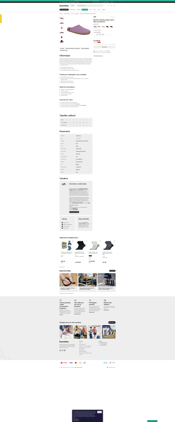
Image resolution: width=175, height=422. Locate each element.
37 (97, 34)
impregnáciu (84, 105)
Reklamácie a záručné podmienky (85, 347)
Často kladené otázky (72, 2)
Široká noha (84, 151)
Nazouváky (86, 140)
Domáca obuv (78, 135)
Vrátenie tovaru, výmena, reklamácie (85, 345)
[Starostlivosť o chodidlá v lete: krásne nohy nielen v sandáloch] (69, 279)
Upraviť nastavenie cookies (78, 367)
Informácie (62, 48)
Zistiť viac (61, 314)
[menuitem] (64, 10)
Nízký (80, 148)
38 (100, 34)
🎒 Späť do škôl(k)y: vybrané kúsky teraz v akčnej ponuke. (82, 0)
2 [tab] (81, 293)
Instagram (112, 322)
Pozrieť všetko (112, 270)
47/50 (83, 256)
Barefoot (77, 164)
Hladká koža (80, 159)
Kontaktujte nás (91, 312)
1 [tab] (67, 293)
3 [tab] (95, 293)
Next (118, 254)
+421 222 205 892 (106, 2)
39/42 (78, 256)
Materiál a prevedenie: (85, 48)
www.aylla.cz (75, 209)
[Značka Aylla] (96, 17)
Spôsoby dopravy (82, 350)
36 (94, 34)
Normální (77, 148)
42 (111, 34)
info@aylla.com (75, 208)
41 (108, 34)
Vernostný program (65, 2)
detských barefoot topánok (77, 202)
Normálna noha (78, 151)
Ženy (77, 143)
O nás (60, 2)
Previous (57, 254)
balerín (88, 202)
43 (94, 37)
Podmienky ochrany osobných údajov (85, 353)
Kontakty (77, 2)
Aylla (77, 172)
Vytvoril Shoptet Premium (112, 367)
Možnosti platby (81, 348)
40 (105, 34)
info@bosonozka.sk (103, 342)
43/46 (80, 256)
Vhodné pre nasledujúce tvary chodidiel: (73, 48)
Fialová (77, 146)
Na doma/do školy (79, 161)
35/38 (62, 256)
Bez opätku (78, 153)
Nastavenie (76, 419)
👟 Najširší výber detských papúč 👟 (95, 0)
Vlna (77, 156)
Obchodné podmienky (83, 351)
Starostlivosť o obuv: (63, 50)
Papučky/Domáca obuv (80, 140)
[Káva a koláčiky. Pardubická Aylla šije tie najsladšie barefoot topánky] (87, 279)
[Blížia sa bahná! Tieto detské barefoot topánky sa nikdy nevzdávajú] (106, 279)
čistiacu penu (77, 103)
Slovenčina (112, 2)
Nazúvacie (78, 169)
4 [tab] (109, 293)
